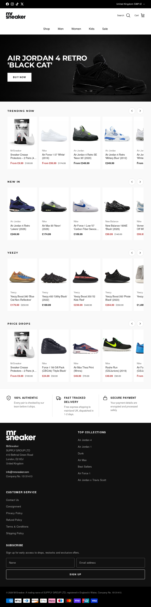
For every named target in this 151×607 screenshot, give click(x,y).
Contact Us (12, 500)
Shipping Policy (15, 533)
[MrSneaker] (16, 15)
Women (76, 28)
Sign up (75, 574)
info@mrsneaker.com (17, 472)
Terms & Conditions (17, 526)
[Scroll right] (140, 110)
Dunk (81, 453)
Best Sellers (85, 466)
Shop (46, 28)
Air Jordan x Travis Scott (92, 480)
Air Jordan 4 (85, 440)
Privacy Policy (14, 513)
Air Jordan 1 (85, 446)
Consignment (13, 506)
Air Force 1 (84, 473)
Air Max (82, 460)
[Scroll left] (132, 110)
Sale (105, 28)
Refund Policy (14, 520)
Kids (91, 28)
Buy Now (19, 77)
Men (61, 28)
